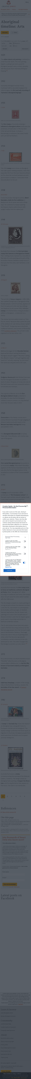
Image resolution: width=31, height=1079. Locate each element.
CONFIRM (9, 570)
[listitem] (15, 537)
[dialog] (15, 539)
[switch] (24, 541)
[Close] (27, 506)
